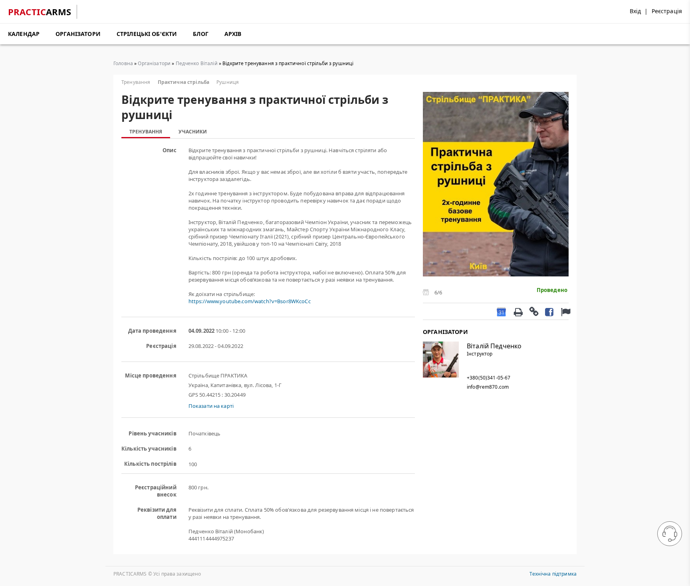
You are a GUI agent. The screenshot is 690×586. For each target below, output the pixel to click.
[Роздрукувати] (518, 311)
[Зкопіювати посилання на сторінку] (533, 311)
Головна (123, 63)
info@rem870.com (488, 386)
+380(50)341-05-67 (488, 377)
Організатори (78, 34)
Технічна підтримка (553, 573)
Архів (233, 34)
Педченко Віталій (197, 63)
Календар (24, 34)
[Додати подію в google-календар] (501, 311)
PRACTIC (39, 12)
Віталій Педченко (494, 346)
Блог (200, 34)
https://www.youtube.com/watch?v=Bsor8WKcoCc (249, 301)
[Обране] (565, 311)
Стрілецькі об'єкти (147, 34)
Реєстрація (667, 11)
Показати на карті (211, 405)
